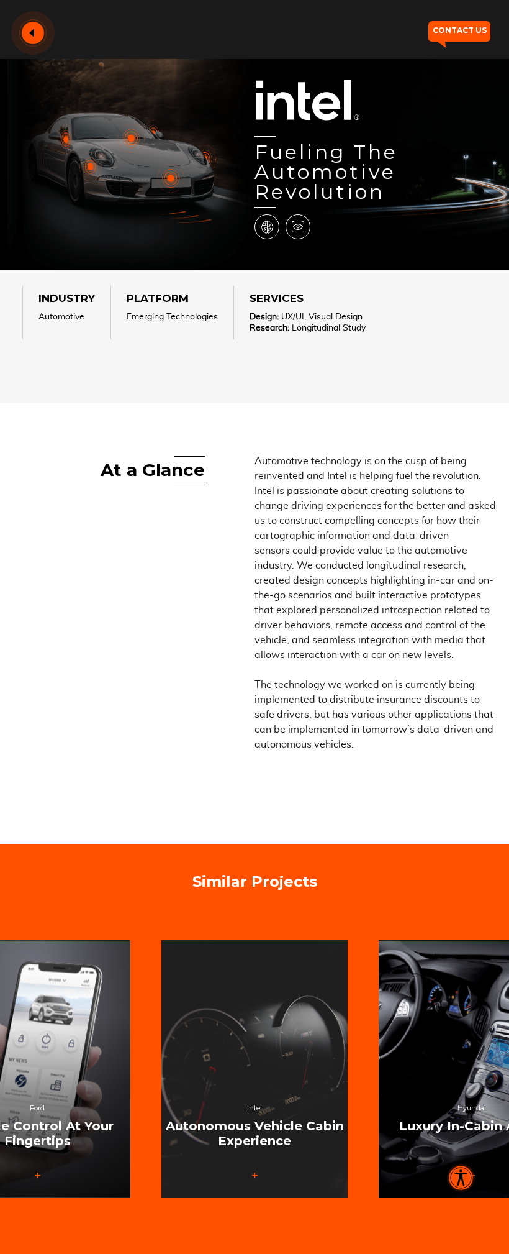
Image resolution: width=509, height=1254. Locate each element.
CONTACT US (460, 30)
